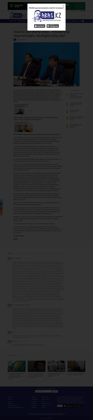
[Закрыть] (64, 6)
